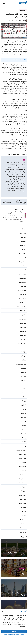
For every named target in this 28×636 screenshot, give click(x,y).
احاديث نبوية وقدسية (21, 261)
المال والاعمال (22, 335)
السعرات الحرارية (22, 290)
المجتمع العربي (22, 339)
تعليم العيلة (23, 360)
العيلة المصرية (23, 327)
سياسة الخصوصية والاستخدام (9, 634)
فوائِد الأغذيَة (23, 417)
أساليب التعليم (23, 245)
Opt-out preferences (19, 634)
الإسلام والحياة (23, 10)
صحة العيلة (23, 397)
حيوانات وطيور (22, 376)
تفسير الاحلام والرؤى (21, 364)
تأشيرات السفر (22, 347)
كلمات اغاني (23, 442)
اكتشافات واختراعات (21, 274)
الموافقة (14, 631)
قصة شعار (23, 425)
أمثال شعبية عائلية (22, 253)
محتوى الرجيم (23, 470)
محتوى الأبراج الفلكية (21, 450)
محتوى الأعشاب (22, 454)
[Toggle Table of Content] (24, 60)
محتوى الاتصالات (22, 458)
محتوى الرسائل (22, 474)
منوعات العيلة (23, 528)
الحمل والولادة (23, 286)
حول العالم (23, 372)
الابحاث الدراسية (22, 282)
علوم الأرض (23, 405)
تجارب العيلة (23, 356)
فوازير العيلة (23, 421)
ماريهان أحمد (17, 209)
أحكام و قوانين (23, 233)
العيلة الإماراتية (22, 315)
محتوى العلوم (23, 491)
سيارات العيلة (23, 392)
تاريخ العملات (23, 352)
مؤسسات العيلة (22, 446)
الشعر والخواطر (22, 302)
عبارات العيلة (23, 401)
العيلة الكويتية (23, 323)
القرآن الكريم (23, 331)
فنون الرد (24, 409)
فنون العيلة (23, 413)
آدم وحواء (24, 229)
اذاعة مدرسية (23, 270)
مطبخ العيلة (23, 511)
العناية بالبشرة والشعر (21, 306)
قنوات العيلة (23, 433)
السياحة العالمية (22, 294)
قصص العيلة (23, 429)
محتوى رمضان (22, 503)
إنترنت (24, 257)
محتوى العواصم (22, 495)
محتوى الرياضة (22, 478)
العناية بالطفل (23, 311)
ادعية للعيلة (23, 266)
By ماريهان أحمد (21, 20)
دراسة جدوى (23, 380)
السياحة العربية (22, 298)
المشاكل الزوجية (22, 343)
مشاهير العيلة (23, 507)
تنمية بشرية (23, 368)
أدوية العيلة (23, 237)
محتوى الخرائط (22, 466)
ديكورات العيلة (23, 384)
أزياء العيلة (23, 241)
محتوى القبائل (23, 499)
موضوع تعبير (23, 532)
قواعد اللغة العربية (22, 437)
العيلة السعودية (22, 319)
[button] (2, 611)
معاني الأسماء (23, 519)
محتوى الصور (23, 487)
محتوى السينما (22, 483)
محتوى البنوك (23, 462)
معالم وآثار (23, 515)
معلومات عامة (22, 523)
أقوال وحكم (23, 249)
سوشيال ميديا (23, 388)
